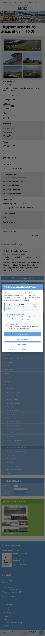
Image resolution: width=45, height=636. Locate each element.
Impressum (24, 349)
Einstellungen (22, 345)
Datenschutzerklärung (11, 349)
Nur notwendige (23, 339)
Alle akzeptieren (22, 334)
